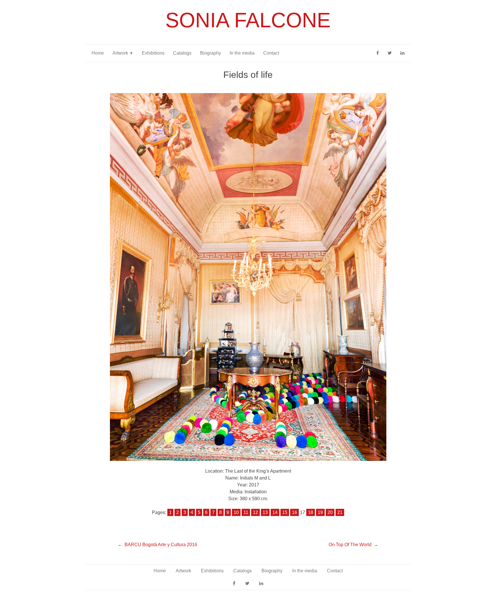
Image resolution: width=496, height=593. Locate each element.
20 (330, 512)
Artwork (120, 53)
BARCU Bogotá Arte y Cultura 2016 (161, 544)
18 (310, 512)
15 (284, 512)
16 (294, 512)
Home (98, 53)
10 (236, 512)
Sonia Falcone (248, 20)
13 (265, 512)
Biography (210, 53)
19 (320, 512)
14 (275, 512)
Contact (271, 53)
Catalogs (182, 53)
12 (255, 512)
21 (339, 512)
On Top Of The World (350, 544)
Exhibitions (153, 53)
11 (245, 512)
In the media (242, 53)
